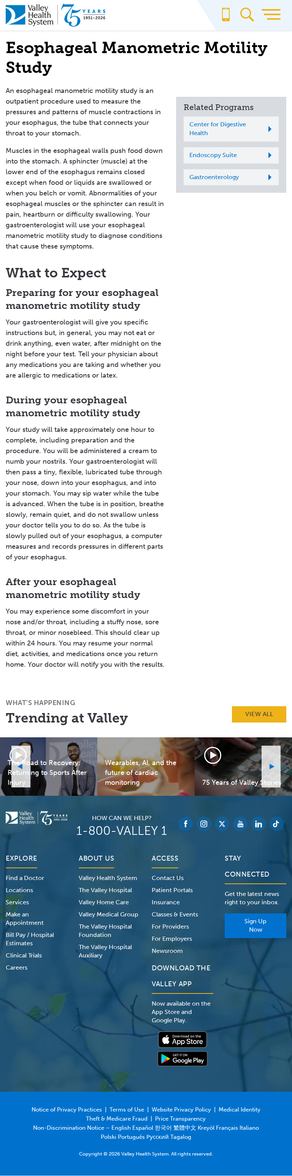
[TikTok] (277, 824)
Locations (19, 890)
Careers (16, 967)
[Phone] (226, 18)
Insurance (166, 902)
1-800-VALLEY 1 (121, 830)
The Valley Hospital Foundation (105, 930)
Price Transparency (180, 1118)
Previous (20, 766)
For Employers (172, 938)
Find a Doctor (25, 878)
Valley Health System (108, 878)
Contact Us (168, 878)
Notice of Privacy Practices (67, 1109)
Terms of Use (127, 1109)
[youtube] (240, 824)
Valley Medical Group (108, 914)
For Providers (170, 926)
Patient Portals (172, 890)
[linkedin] (258, 824)
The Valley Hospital (105, 890)
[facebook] (185, 824)
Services (17, 902)
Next (271, 766)
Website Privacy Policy (181, 1109)
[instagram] (204, 824)
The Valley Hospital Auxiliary (105, 951)
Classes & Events (175, 914)
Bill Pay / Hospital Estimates (30, 939)
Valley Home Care (104, 902)
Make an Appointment (25, 918)
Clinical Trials (24, 955)
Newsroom (167, 950)
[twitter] (222, 824)
